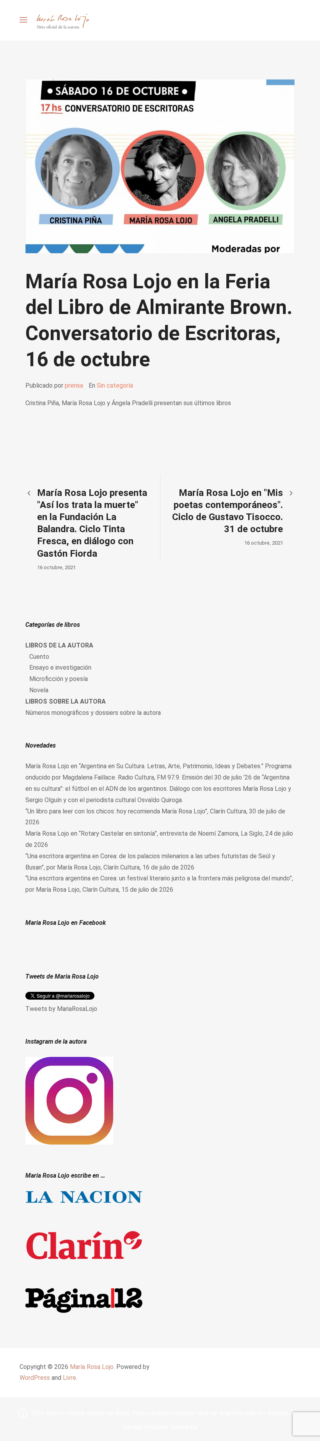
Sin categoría (115, 385)
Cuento (39, 656)
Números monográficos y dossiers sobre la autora (93, 712)
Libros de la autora (59, 645)
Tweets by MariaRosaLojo (61, 1008)
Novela (38, 690)
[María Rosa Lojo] (63, 20)
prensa (74, 385)
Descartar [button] (184, 1427)
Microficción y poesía (58, 679)
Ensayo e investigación (60, 667)
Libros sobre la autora (65, 701)
